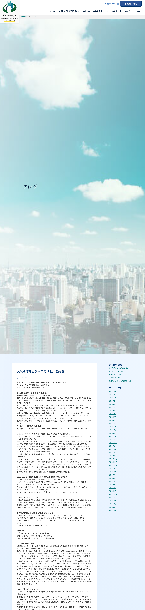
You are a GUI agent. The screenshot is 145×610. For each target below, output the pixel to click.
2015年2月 (112, 455)
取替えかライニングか (116, 371)
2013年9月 (112, 501)
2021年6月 (112, 404)
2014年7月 (112, 475)
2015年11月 (113, 446)
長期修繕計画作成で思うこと (118, 368)
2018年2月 (112, 417)
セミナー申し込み (113, 11)
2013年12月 (113, 494)
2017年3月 (112, 433)
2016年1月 (112, 439)
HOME (52, 11)
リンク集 (136, 11)
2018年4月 (112, 414)
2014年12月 (113, 459)
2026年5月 (112, 398)
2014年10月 (113, 465)
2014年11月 (113, 462)
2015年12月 (113, 443)
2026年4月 (112, 401)
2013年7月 (112, 504)
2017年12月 (113, 420)
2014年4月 (112, 484)
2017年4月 (112, 430)
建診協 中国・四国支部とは (69, 11)
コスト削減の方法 (115, 377)
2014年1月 (112, 491)
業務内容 (86, 11)
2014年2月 (112, 488)
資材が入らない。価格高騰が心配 (120, 381)
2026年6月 (112, 394)
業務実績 (97, 11)
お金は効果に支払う (115, 374)
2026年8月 (112, 391)
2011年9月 (112, 507)
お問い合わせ (132, 4)
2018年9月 (112, 410)
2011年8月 (112, 510)
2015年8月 (112, 449)
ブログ (127, 11)
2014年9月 (112, 468)
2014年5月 (112, 481)
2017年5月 (112, 427)
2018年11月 (113, 407)
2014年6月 (112, 478)
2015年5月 (112, 452)
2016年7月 (112, 436)
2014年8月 (112, 472)
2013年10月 (113, 497)
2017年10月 (113, 423)
